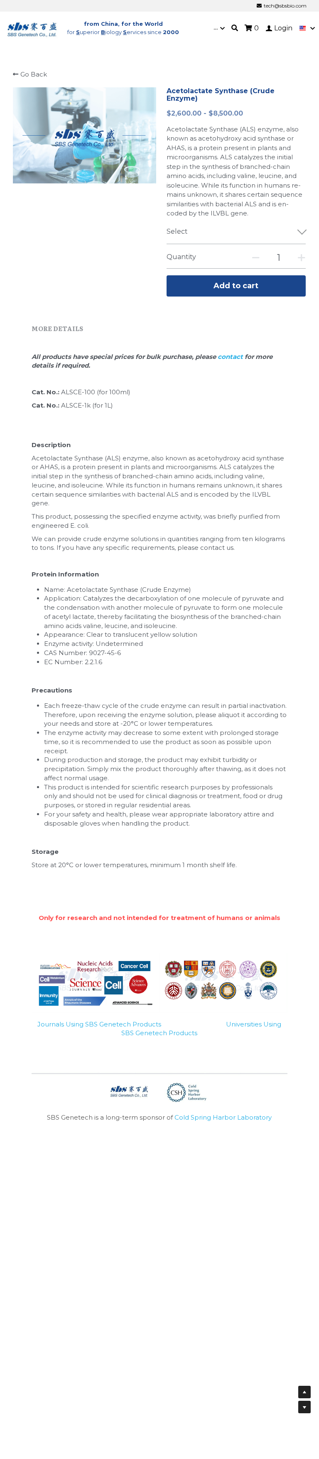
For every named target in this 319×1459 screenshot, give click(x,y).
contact (231, 357)
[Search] (234, 28)
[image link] (32, 27)
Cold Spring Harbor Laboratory (223, 1117)
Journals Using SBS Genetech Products (99, 1024)
